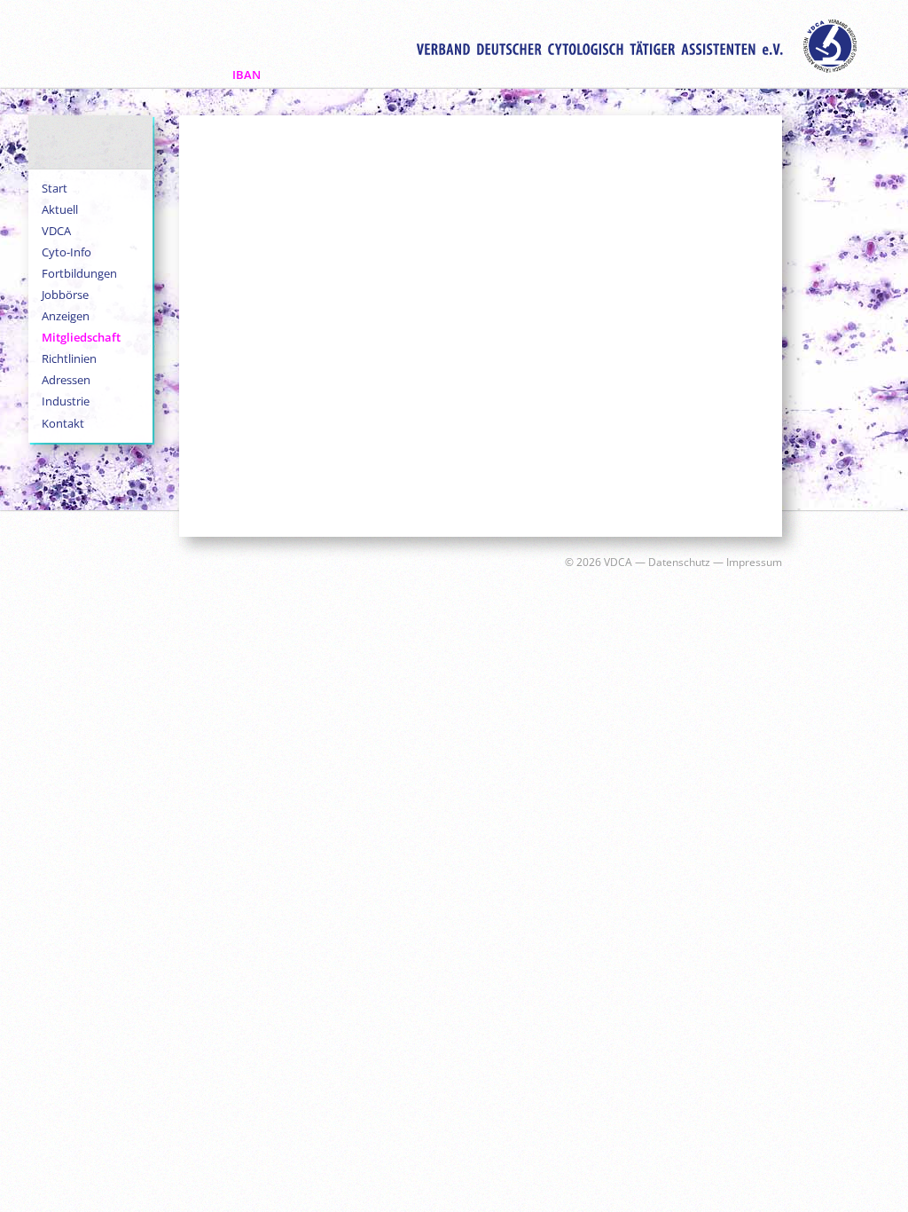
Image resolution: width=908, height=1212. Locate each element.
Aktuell (60, 209)
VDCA (56, 231)
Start (54, 188)
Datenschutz (679, 562)
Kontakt (63, 423)
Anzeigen (66, 316)
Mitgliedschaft (81, 337)
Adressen (66, 380)
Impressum (754, 562)
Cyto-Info (66, 252)
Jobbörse (65, 295)
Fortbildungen (79, 273)
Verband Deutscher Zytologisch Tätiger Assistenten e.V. (636, 46)
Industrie (66, 401)
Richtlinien (69, 358)
